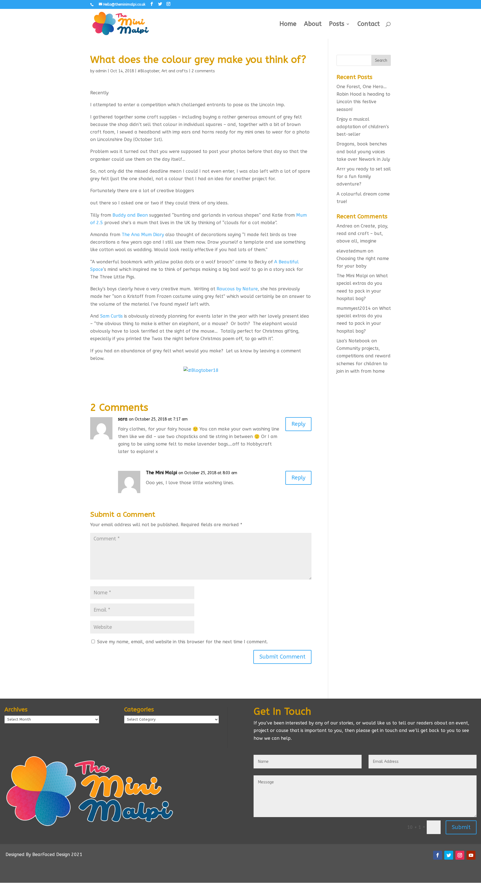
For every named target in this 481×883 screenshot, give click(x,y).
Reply (298, 424)
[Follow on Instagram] (459, 855)
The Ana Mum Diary (143, 234)
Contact (368, 25)
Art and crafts (174, 71)
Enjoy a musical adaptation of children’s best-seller (363, 127)
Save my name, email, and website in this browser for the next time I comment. (182, 641)
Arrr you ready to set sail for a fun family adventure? (364, 176)
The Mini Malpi (161, 472)
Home (287, 25)
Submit (461, 827)
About (313, 25)
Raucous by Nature (237, 288)
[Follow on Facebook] (437, 855)
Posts (336, 25)
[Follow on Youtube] (471, 855)
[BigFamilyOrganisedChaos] (201, 370)
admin (101, 71)
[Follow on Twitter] (448, 855)
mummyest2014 (354, 308)
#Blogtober (148, 71)
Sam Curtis (111, 316)
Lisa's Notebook (353, 340)
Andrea (344, 226)
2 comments (203, 71)
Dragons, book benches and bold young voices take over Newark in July (363, 151)
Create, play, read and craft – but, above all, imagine (362, 233)
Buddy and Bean (130, 215)
